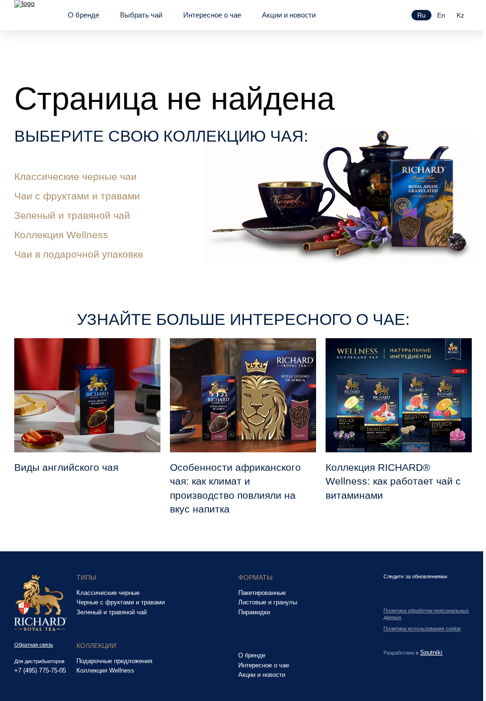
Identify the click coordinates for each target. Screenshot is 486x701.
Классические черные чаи (75, 176)
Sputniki (431, 652)
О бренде (83, 15)
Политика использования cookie (422, 628)
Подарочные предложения (114, 661)
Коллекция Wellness (61, 234)
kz (460, 15)
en (441, 15)
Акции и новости (289, 15)
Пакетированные (262, 593)
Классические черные (108, 593)
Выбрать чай (141, 15)
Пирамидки (254, 612)
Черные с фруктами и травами (120, 602)
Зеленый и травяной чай (72, 215)
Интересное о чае (212, 15)
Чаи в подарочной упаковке (78, 254)
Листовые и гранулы (267, 602)
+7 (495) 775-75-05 (40, 671)
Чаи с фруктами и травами (77, 195)
